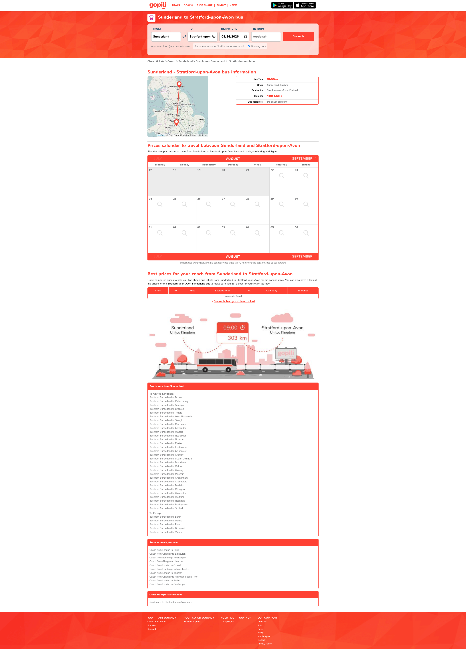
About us (262, 621)
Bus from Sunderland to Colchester (167, 451)
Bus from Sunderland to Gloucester (168, 424)
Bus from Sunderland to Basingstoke (168, 504)
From (157, 29)
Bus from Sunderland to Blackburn (167, 462)
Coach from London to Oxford (165, 565)
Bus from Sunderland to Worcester (167, 493)
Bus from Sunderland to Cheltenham (168, 478)
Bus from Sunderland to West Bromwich (170, 416)
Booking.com (230, 46)
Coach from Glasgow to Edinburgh (167, 554)
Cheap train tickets (156, 621)
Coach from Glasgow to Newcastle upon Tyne (173, 577)
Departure (229, 29)
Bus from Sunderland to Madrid (165, 520)
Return (258, 29)
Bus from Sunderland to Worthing (166, 497)
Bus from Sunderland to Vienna (165, 532)
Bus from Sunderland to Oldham (166, 466)
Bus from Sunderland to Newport (166, 439)
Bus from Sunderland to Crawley (166, 455)
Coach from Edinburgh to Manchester (169, 569)
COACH (188, 5)
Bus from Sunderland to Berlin (165, 517)
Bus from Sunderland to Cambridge (167, 428)
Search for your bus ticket (234, 301)
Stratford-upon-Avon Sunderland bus (189, 283)
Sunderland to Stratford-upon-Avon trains (170, 602)
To (191, 29)
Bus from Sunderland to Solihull (166, 508)
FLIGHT (221, 5)
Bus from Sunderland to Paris (165, 524)
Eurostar (151, 625)
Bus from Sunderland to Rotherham (168, 435)
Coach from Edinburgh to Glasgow (167, 557)
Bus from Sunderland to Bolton (165, 397)
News (260, 633)
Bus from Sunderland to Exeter (165, 443)
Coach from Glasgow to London (166, 561)
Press (260, 629)
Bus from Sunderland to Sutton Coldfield (170, 458)
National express (192, 621)
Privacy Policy (265, 643)
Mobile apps (264, 636)
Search (298, 36)
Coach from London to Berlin (164, 580)
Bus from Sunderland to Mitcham (166, 474)
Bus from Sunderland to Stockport (167, 405)
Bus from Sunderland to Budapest (167, 528)
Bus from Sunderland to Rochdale (167, 501)
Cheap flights (227, 621)
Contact (261, 640)
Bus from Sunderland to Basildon (166, 485)
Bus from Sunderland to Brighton (166, 409)
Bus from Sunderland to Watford (166, 432)
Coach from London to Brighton (165, 573)
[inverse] (184, 36)
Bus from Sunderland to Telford (165, 413)
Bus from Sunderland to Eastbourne (168, 447)
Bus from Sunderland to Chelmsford (168, 481)
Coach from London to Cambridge (167, 584)
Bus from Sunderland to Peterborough (169, 401)
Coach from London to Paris (164, 550)
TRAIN (176, 5)
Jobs (260, 625)
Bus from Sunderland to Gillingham (167, 489)
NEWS (233, 5)
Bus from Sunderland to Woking (166, 470)
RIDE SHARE (205, 5)
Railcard (151, 629)
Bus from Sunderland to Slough (165, 420)
